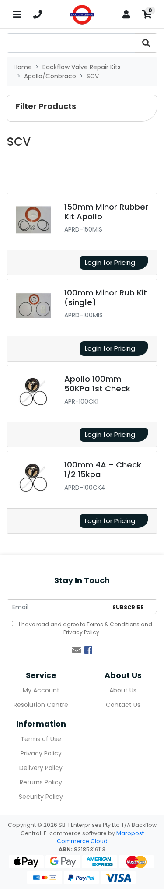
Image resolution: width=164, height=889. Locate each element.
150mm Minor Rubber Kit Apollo (106, 211)
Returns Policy (41, 782)
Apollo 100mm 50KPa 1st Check (97, 383)
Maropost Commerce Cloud (100, 837)
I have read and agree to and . (84, 628)
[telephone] (37, 14)
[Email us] (76, 650)
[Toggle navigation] (17, 14)
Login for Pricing (110, 262)
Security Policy (41, 796)
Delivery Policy (41, 767)
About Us (122, 690)
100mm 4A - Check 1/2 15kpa (102, 469)
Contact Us (123, 704)
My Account (41, 690)
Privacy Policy (81, 632)
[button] (82, 108)
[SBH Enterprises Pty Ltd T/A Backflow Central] (82, 14)
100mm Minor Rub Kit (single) (105, 297)
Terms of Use (41, 738)
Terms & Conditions (113, 624)
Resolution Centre (41, 704)
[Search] (146, 43)
